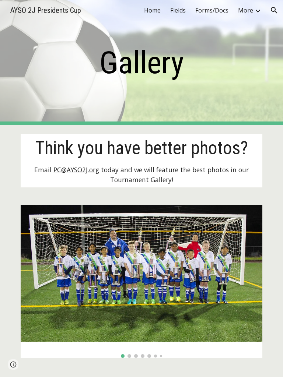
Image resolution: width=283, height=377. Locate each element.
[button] (274, 10)
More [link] (245, 10)
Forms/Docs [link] (211, 10)
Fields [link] (178, 10)
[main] (141, 62)
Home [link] (152, 10)
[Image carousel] (141, 281)
